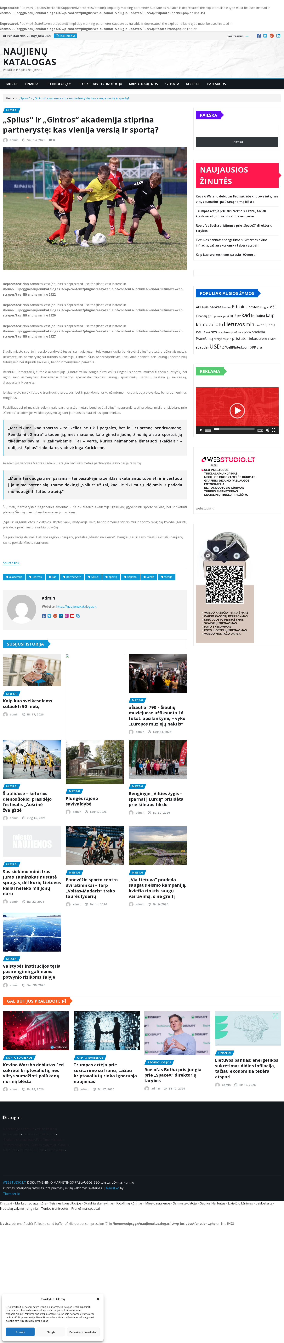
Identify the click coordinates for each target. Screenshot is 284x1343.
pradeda (258, 332)
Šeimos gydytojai (43, 1145)
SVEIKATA (172, 84)
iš (235, 315)
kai (253, 315)
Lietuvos (234, 324)
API (198, 307)
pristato (239, 338)
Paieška (208, 115)
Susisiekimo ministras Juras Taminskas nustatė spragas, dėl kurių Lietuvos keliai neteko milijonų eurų (32, 882)
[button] (98, 1299)
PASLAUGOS (216, 84)
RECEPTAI (193, 84)
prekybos (220, 339)
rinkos (252, 338)
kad (245, 315)
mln (250, 324)
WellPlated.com (237, 347)
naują (200, 331)
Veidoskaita (55, 1150)
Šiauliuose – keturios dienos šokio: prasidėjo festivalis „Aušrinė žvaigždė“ (27, 801)
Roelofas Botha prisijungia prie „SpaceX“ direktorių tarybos (173, 1075)
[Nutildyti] (267, 430)
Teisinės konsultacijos (39, 1134)
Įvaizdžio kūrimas (32, 1150)
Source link (11, 563)
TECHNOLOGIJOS (58, 84)
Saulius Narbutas (212, 1203)
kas (54, 577)
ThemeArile (11, 1194)
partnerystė (73, 577)
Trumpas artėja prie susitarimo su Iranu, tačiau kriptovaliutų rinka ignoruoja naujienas (105, 1073)
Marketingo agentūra (18, 1129)
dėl (272, 307)
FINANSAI (32, 84)
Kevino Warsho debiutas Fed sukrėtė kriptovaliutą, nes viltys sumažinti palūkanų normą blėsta (33, 1073)
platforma (237, 332)
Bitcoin (239, 307)
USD (215, 346)
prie (228, 339)
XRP (253, 347)
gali (210, 315)
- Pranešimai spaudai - (85, 1208)
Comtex (253, 307)
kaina (260, 315)
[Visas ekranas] (273, 430)
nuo (220, 332)
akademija (15, 577)
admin (14, 140)
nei (208, 332)
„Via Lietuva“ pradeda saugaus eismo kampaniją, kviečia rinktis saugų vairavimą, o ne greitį (157, 888)
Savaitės (263, 339)
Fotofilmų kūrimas (49, 1139)
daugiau (264, 307)
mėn (257, 325)
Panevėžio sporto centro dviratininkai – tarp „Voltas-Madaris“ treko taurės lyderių (92, 888)
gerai (226, 316)
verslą (150, 577)
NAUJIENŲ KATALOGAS (29, 56)
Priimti (20, 1332)
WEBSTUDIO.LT (14, 1182)
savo (273, 338)
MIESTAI (12, 84)
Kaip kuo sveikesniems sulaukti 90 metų (27, 703)
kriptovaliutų (209, 324)
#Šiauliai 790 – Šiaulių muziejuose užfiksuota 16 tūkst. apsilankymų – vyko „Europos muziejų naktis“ (157, 715)
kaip (270, 315)
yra (259, 347)
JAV (239, 316)
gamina (218, 316)
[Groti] (201, 430)
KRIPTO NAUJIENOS (143, 84)
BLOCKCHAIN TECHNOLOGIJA (100, 84)
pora (247, 332)
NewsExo (112, 1188)
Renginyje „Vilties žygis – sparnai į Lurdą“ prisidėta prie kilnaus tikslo (156, 798)
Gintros (37, 577)
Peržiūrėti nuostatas (83, 1332)
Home (10, 98)
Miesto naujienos (16, 1145)
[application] (237, 410)
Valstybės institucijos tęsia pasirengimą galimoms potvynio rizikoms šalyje (32, 971)
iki (231, 316)
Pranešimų (204, 338)
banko (226, 307)
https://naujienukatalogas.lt (76, 606)
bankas (215, 307)
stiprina (132, 577)
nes (214, 331)
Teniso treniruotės (55, 1208)
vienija (168, 577)
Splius (95, 577)
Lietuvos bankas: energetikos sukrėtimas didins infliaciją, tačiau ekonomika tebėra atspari (246, 1068)
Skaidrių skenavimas (18, 1139)
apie (205, 307)
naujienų (267, 324)
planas (227, 332)
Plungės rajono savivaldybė (82, 801)
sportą (113, 577)
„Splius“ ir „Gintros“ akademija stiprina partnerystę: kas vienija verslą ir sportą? (74, 98)
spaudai (202, 347)
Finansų (201, 316)
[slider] (234, 429)
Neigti (51, 1332)
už (223, 347)
